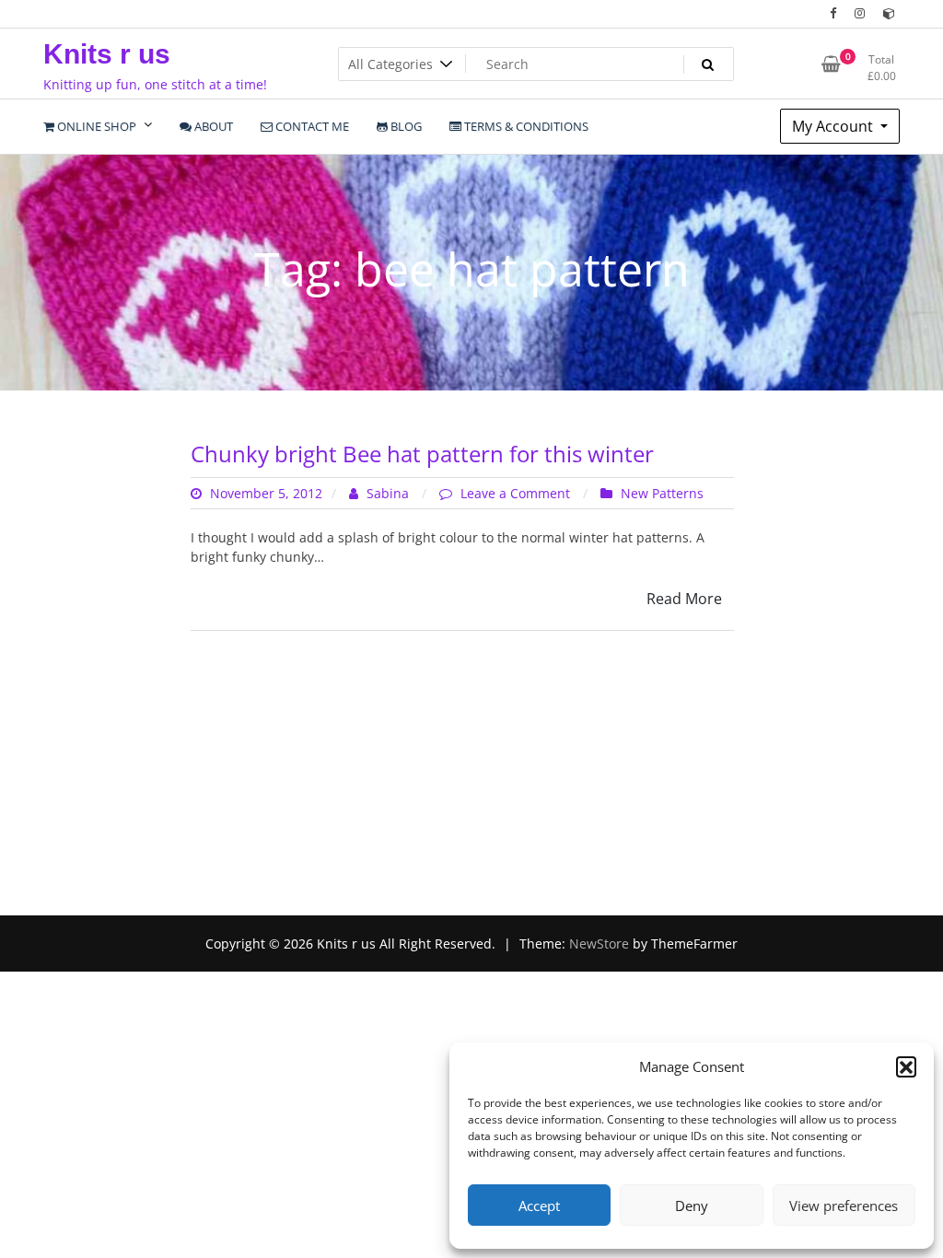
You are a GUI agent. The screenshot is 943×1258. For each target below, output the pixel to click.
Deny (691, 1205)
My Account (834, 126)
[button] (906, 1066)
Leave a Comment (517, 493)
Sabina (388, 493)
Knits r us (106, 54)
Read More (684, 598)
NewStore (599, 943)
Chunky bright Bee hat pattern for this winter (422, 453)
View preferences (843, 1205)
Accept (539, 1205)
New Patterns (662, 493)
